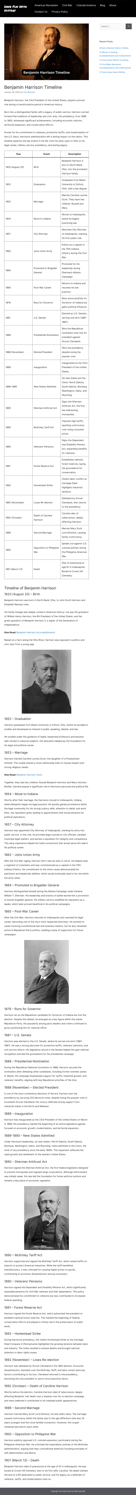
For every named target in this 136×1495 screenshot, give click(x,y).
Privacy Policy (60, 11)
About (112, 5)
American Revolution (46, 5)
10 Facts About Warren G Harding (113, 60)
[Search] (129, 26)
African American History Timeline (113, 48)
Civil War (67, 5)
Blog (102, 5)
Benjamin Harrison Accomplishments (35, 632)
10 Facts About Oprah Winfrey (112, 72)
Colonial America (86, 5)
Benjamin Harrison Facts (29, 774)
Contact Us (41, 11)
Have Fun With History (15, 8)
